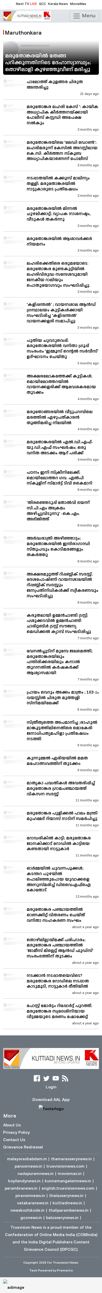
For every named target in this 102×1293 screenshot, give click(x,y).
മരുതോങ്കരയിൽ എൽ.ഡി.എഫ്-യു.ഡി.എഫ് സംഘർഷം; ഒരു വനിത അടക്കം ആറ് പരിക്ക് (60, 447)
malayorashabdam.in (27, 1158)
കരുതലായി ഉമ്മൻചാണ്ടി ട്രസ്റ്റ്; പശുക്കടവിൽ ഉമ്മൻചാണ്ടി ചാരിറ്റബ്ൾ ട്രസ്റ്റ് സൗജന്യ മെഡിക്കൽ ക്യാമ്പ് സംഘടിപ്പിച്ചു (59, 623)
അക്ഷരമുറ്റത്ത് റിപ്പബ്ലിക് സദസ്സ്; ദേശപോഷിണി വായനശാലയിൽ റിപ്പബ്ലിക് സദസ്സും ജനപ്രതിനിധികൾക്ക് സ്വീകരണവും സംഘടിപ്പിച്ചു (62, 584)
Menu (88, 15)
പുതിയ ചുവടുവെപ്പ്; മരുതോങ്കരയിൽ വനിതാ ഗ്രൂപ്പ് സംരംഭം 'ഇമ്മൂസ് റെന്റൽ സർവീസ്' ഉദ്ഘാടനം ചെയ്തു (62, 348)
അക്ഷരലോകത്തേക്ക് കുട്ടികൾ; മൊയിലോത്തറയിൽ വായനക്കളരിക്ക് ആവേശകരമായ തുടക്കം (61, 384)
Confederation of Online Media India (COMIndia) (51, 1234)
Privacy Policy (16, 1132)
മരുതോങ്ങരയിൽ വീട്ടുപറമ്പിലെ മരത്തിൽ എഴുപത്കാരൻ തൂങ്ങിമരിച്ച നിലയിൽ (60, 417)
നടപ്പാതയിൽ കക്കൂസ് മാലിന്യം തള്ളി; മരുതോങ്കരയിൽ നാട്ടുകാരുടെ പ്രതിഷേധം (58, 183)
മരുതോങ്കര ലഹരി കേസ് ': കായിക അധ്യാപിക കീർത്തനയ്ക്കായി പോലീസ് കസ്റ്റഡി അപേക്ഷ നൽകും (62, 114)
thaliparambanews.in (68, 1210)
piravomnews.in (30, 1195)
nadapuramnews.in (36, 1173)
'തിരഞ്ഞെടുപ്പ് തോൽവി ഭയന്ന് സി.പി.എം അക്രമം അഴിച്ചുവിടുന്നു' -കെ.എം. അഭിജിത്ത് (58, 510)
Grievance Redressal (23, 1147)
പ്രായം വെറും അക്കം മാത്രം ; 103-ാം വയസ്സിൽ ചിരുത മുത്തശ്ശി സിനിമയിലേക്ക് (63, 697)
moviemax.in (70, 1173)
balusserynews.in (62, 1217)
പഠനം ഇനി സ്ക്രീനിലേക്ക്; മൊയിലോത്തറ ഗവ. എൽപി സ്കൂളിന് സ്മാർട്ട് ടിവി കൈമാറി (59, 478)
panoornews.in (28, 1166)
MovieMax (78, 4)
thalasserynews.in (66, 1195)
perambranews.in (21, 1188)
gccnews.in (31, 1217)
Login (51, 1086)
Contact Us (14, 1139)
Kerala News (58, 4)
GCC (42, 4)
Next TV (26, 4)
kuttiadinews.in (67, 1202)
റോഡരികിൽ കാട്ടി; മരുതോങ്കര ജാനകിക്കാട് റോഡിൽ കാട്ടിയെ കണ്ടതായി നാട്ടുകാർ (59, 843)
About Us (12, 1124)
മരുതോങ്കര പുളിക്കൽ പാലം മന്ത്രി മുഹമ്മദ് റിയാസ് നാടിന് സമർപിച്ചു (62, 815)
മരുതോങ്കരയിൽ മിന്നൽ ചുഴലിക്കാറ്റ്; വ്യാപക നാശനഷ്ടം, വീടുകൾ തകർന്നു (59, 214)
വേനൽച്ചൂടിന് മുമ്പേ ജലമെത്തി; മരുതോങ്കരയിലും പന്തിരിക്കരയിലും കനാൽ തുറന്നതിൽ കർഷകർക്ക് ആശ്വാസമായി (60, 661)
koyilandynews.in (24, 1180)
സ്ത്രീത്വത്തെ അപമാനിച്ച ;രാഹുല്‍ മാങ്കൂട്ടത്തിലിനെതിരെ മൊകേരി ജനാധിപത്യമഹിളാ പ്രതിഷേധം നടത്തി (62, 730)
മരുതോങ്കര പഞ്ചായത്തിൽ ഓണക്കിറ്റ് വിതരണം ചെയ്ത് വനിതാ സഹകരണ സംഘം (56, 915)
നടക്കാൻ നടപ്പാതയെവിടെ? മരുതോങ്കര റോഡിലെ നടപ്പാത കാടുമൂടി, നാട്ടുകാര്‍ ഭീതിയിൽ (58, 981)
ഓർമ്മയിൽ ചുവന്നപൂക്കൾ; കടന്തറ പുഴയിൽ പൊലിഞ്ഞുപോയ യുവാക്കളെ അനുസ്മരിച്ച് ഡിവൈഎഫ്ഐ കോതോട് (59, 878)
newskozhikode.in (27, 1210)
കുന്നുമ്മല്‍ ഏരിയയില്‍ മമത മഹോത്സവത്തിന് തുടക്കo (57, 760)
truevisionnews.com (65, 1166)
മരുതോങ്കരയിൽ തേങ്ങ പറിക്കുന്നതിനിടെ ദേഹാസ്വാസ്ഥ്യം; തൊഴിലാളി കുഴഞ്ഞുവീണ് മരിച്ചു (48, 62)
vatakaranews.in (32, 1202)
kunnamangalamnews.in (68, 1180)
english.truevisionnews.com (68, 1188)
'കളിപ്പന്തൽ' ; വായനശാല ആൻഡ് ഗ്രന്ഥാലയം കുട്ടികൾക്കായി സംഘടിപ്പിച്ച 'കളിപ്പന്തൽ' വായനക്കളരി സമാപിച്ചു (61, 312)
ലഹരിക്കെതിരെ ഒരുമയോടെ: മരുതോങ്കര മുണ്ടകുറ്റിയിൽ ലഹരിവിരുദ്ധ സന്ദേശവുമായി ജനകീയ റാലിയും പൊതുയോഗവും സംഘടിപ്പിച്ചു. (58, 274)
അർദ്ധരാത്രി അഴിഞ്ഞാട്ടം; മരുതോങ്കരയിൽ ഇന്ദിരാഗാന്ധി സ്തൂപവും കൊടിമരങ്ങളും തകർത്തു (58, 546)
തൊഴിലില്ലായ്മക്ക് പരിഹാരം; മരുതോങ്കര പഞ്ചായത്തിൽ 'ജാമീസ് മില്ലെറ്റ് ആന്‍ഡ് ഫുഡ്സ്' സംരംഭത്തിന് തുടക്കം (60, 948)
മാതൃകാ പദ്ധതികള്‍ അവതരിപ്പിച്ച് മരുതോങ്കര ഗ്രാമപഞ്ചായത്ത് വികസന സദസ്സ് (61, 788)
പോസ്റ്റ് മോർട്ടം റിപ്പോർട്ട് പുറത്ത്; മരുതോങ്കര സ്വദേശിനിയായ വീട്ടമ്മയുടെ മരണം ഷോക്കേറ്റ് (59, 1011)
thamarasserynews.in (71, 1158)
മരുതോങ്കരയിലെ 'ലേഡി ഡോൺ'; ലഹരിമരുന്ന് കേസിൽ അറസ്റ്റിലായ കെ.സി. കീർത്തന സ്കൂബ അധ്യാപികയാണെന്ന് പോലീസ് (62, 150)
